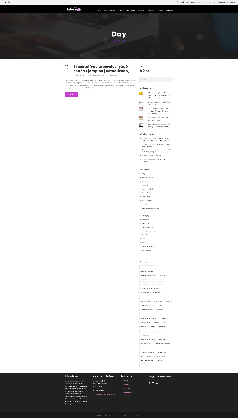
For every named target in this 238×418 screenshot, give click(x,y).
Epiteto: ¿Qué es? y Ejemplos (151, 156)
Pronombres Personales (148, 339)
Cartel (168, 301)
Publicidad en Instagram (148, 348)
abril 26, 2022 (80, 75)
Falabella (163, 318)
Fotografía (145, 204)
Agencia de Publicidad (147, 271)
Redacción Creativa (148, 231)
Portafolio (131, 10)
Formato (156, 322)
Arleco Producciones (97, 75)
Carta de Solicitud (146, 297)
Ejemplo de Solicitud (147, 309)
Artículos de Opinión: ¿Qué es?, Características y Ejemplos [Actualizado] (159, 111)
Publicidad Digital (146, 343)
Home (99, 10)
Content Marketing (148, 189)
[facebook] (2, 2)
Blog (161, 10)
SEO (143, 242)
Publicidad (145, 223)
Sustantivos (161, 356)
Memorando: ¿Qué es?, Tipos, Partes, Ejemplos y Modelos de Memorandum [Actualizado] (159, 95)
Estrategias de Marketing (148, 318)
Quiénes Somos (109, 10)
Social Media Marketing (149, 246)
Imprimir (153, 326)
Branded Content (147, 178)
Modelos (152, 331)
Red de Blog (127, 392)
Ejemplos (160, 309)
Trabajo (160, 360)
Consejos (113, 75)
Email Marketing (147, 200)
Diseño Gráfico (147, 193)
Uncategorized (147, 250)
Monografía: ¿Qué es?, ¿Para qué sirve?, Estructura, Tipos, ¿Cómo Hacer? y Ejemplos (156, 139)
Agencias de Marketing (148, 275)
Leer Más (71, 95)
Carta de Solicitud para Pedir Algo (151, 301)
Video (144, 254)
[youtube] (9, 2)
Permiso (161, 331)
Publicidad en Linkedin (147, 352)
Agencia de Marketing (147, 267)
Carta (161, 284)
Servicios (121, 10)
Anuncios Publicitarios (148, 284)
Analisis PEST (162, 275)
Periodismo (145, 219)
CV (153, 305)
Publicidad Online (147, 227)
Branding (145, 181)
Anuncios (144, 280)
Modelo (143, 331)
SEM (143, 239)
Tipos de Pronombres (147, 360)
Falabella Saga (145, 322)
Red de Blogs (151, 10)
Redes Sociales (147, 235)
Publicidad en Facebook (163, 343)
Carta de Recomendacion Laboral (151, 292)
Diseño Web (146, 197)
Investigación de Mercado (150, 208)
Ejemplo (160, 305)
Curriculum (144, 305)
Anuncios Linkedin (156, 280)
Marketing (145, 212)
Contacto (169, 10)
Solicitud (150, 356)
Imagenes (143, 326)
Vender (143, 365)
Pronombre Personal (147, 335)
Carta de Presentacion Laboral (150, 288)
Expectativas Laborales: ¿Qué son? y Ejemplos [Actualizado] (101, 68)
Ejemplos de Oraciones (148, 314)
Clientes (141, 10)
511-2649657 (231, 2)
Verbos (151, 365)
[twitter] (6, 2)
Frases (165, 322)
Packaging (145, 216)
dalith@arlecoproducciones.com (198, 2)
